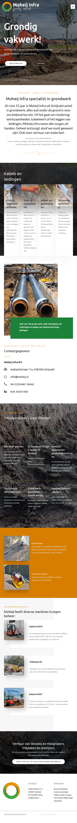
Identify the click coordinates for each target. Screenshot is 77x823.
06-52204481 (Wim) (22, 384)
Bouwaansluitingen (61, 789)
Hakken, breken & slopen (62, 795)
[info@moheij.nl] (5, 376)
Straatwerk (58, 801)
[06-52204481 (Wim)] (5, 384)
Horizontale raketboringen (63, 798)
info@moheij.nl (19, 376)
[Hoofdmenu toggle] (73, 6)
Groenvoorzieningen (61, 792)
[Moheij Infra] (20, 7)
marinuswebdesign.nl (48, 814)
